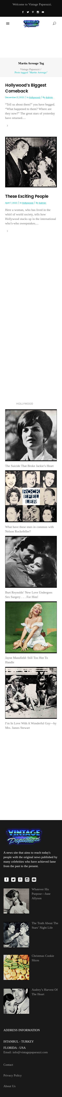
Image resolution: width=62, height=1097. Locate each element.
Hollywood (34, 97)
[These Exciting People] (31, 162)
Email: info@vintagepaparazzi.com (25, 1052)
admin (49, 97)
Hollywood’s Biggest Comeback (25, 88)
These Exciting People (26, 196)
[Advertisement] (31, 44)
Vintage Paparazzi (30, 69)
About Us (9, 1086)
